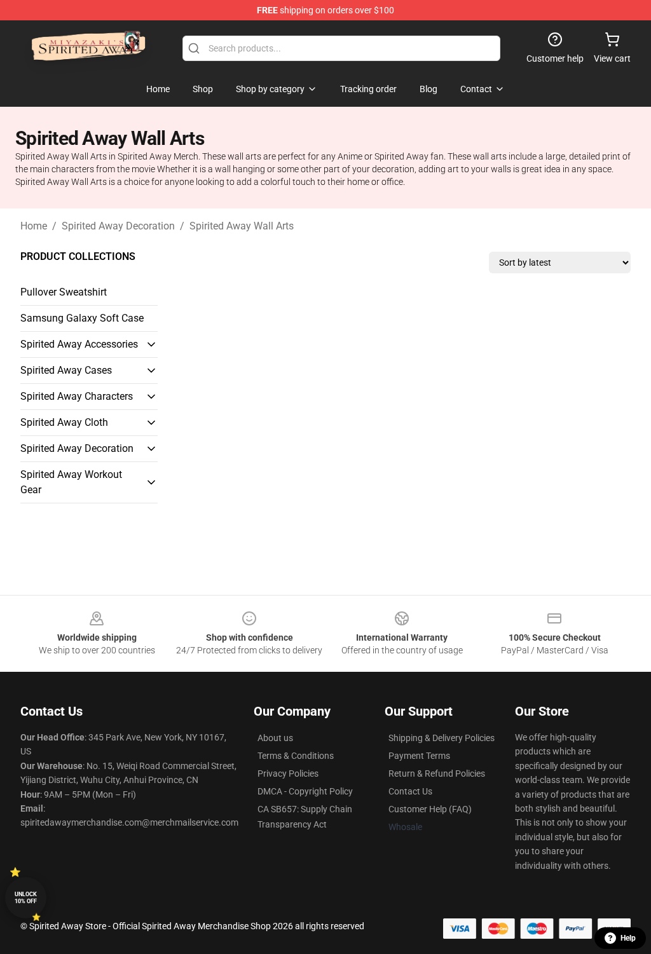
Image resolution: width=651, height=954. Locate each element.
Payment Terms (419, 756)
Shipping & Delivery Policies (441, 738)
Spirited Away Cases (66, 370)
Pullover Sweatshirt (63, 292)
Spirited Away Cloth (64, 422)
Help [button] (628, 938)
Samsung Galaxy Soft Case (82, 318)
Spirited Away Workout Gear (71, 482)
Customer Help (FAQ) (430, 809)
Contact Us (410, 791)
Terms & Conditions (295, 756)
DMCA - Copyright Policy (305, 791)
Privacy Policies (288, 773)
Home (33, 226)
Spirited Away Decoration (118, 226)
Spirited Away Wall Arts (241, 226)
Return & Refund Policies (436, 773)
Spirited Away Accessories (79, 344)
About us (275, 738)
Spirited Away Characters (76, 396)
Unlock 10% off (26, 897)
